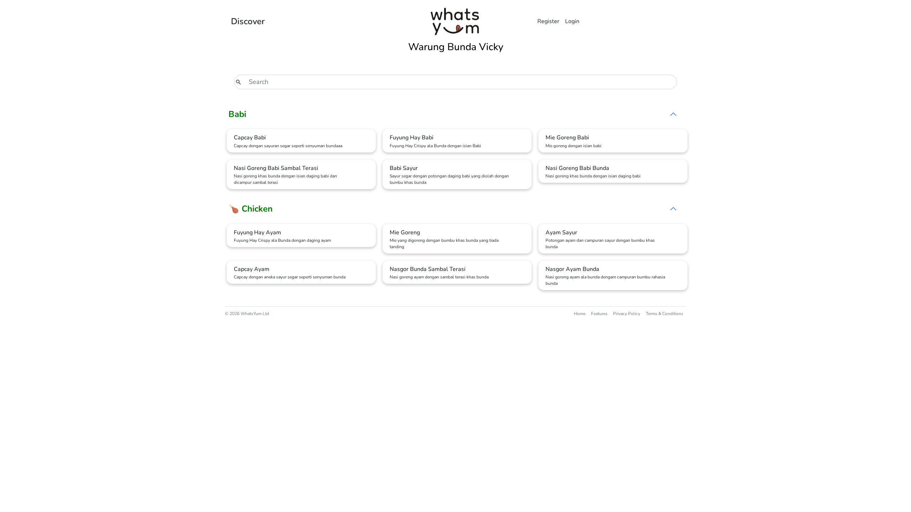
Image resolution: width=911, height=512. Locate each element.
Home (579, 313)
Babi (237, 114)
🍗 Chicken (250, 208)
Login (572, 21)
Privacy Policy (626, 313)
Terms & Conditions (664, 313)
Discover (248, 21)
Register (548, 21)
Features (599, 313)
